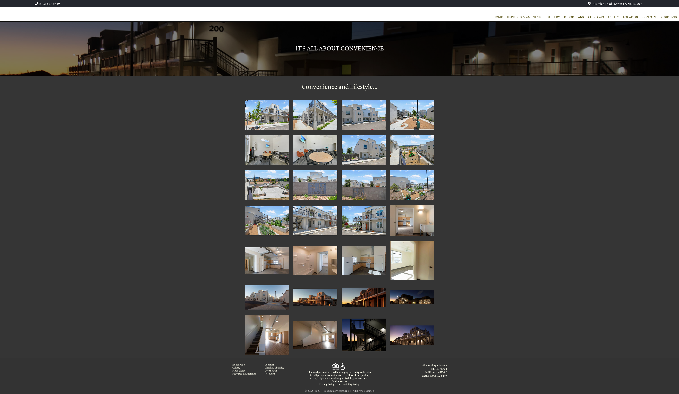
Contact (649, 17)
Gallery (553, 17)
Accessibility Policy (349, 384)
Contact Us (271, 370)
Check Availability (603, 17)
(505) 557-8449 (49, 3)
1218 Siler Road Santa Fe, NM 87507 (436, 370)
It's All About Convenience (339, 48)
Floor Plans (574, 17)
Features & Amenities (524, 17)
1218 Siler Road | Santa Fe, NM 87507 (616, 3)
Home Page (238, 364)
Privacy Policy (326, 384)
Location (630, 17)
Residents (668, 17)
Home (498, 17)
